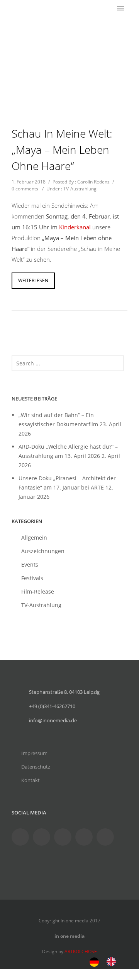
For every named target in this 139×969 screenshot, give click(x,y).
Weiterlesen (33, 280)
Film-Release (37, 591)
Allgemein (34, 537)
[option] (113, 961)
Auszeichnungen (42, 551)
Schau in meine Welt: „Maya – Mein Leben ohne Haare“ (62, 149)
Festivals (32, 578)
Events (29, 564)
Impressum (34, 753)
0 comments (25, 188)
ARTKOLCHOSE (80, 951)
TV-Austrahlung (80, 188)
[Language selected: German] (107, 961)
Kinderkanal (75, 227)
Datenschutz (35, 766)
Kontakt (30, 780)
